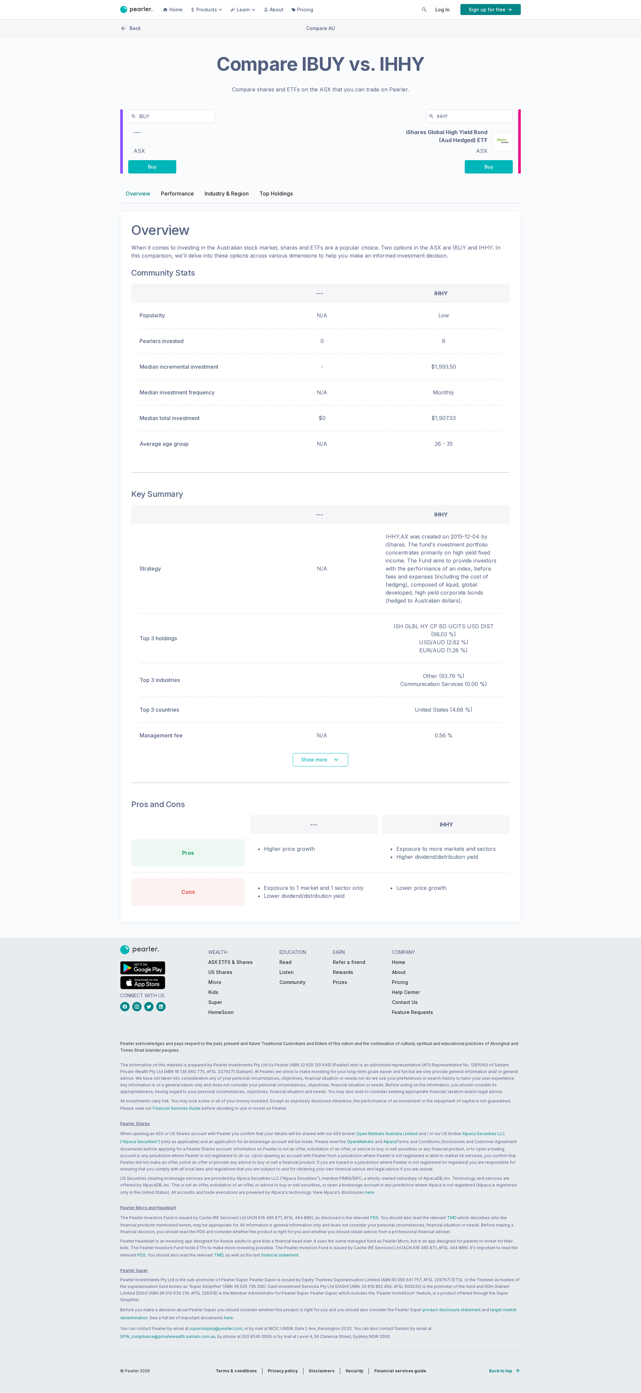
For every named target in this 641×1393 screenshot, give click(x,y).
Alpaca (389, 1141)
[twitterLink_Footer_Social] (150, 1006)
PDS (374, 1217)
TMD (452, 1217)
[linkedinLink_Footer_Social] (162, 1006)
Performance (177, 193)
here (369, 1192)
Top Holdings (276, 193)
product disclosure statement (452, 1309)
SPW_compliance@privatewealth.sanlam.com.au (167, 1336)
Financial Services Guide (177, 1108)
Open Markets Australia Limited (387, 1133)
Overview (138, 193)
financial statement (279, 1255)
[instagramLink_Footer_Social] (138, 1006)
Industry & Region (227, 193)
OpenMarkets (360, 1141)
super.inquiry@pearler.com (216, 1328)
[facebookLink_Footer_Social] (126, 1006)
